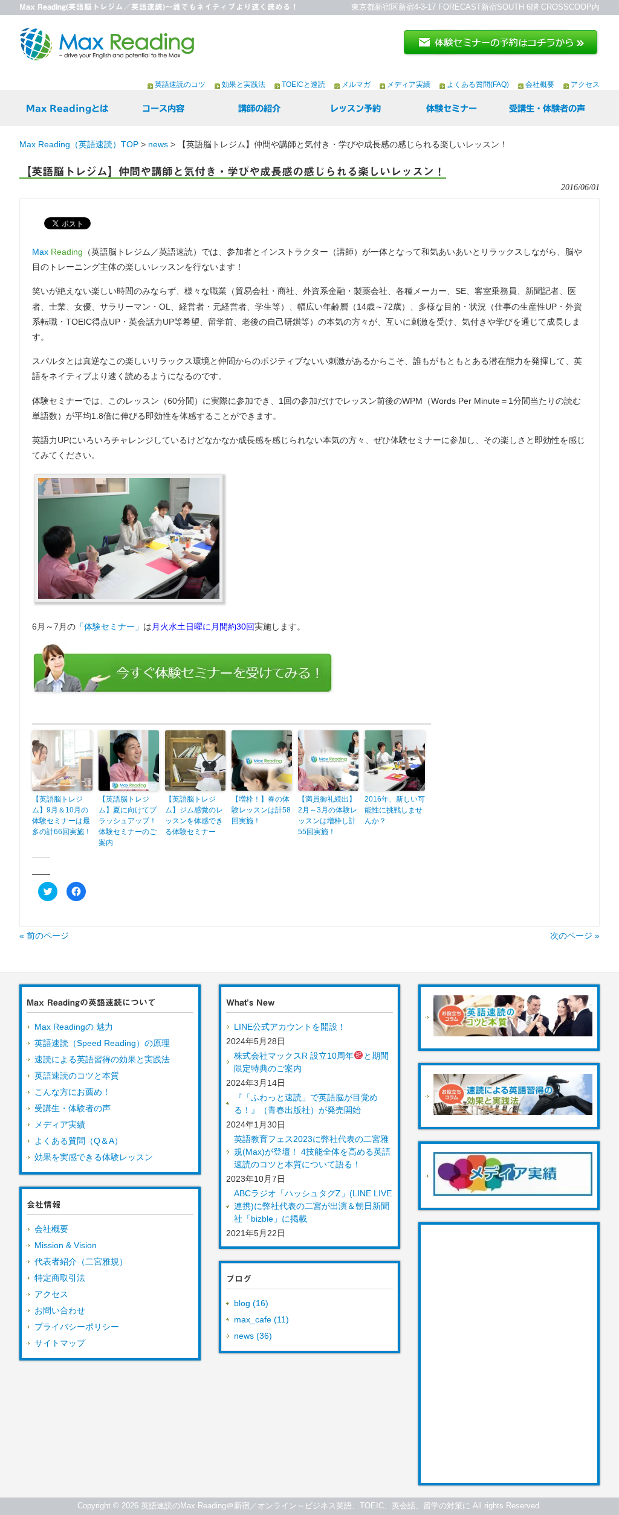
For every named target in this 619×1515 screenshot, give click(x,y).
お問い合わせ (59, 1310)
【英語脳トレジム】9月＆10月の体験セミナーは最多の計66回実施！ (61, 815)
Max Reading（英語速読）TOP (78, 144)
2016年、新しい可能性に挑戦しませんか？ (395, 810)
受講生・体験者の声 (72, 1108)
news (158, 144)
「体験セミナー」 (109, 626)
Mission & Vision (65, 1245)
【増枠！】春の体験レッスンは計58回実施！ (261, 810)
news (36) (253, 1336)
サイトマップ (59, 1343)
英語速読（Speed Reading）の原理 (102, 1043)
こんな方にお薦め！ (72, 1092)
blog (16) (251, 1303)
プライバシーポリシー (76, 1327)
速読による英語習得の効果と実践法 (102, 1059)
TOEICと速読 (303, 84)
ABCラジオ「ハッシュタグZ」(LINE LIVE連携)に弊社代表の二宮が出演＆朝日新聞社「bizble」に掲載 (313, 1205)
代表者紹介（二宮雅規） (81, 1261)
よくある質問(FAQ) (478, 84)
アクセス (585, 84)
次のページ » (575, 935)
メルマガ (356, 84)
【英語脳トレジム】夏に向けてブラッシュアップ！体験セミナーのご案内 (128, 821)
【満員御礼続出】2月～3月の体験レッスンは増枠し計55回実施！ (327, 815)
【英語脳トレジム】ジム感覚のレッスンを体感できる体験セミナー (194, 815)
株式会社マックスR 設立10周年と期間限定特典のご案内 (311, 1062)
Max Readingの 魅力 (73, 1027)
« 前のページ (44, 935)
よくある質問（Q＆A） (78, 1141)
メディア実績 (408, 84)
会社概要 (539, 84)
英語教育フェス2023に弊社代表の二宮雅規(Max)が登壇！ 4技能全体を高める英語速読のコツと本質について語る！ (312, 1151)
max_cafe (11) (261, 1319)
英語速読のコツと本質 (76, 1075)
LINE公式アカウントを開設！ (290, 1027)
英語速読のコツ (180, 84)
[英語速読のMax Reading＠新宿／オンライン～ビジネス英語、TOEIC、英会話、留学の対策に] (107, 56)
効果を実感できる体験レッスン (93, 1157)
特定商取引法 (59, 1278)
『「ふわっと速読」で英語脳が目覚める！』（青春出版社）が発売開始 (306, 1103)
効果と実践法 (243, 84)
